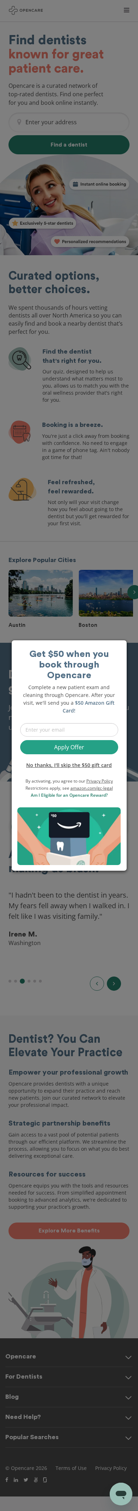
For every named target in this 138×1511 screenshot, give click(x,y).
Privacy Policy (99, 781)
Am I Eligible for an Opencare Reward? (69, 795)
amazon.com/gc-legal (91, 788)
